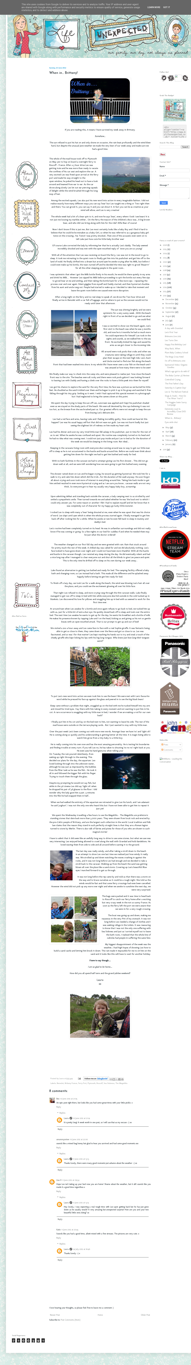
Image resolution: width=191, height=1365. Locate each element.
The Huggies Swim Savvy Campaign (176, 403)
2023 (165, 258)
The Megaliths (121, 1083)
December (170, 299)
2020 (165, 262)
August (168, 316)
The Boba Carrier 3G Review (177, 375)
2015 (165, 283)
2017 (165, 274)
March (168, 436)
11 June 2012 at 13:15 (81, 1202)
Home (100, 1315)
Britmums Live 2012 (173, 336)
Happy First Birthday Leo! (175, 344)
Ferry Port (82, 1083)
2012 (165, 295)
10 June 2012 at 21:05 (68, 1098)
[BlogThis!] (113, 1079)
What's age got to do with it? (177, 371)
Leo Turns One (171, 340)
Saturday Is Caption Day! (175, 388)
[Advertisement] (26, 111)
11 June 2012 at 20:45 (69, 1229)
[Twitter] (163, 80)
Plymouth (92, 1083)
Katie (58, 1229)
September (170, 312)
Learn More (153, 7)
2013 (165, 291)
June (167, 324)
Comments (168, 750)
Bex (57, 1098)
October (169, 308)
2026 (165, 245)
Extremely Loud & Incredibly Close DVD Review (175, 411)
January (168, 444)
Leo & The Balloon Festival (176, 392)
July (167, 320)
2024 (165, 253)
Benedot (60, 1083)
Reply (58, 1107)
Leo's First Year (171, 332)
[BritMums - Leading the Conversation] (175, 762)
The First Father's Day (174, 383)
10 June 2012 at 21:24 (81, 1118)
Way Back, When (172, 348)
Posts (165, 744)
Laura (61, 1078)
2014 (165, 287)
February (169, 440)
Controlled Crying (172, 379)
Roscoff (100, 1083)
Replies (62, 1113)
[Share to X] (116, 1079)
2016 (165, 279)
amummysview (62, 1139)
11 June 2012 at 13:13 (81, 1159)
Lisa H (58, 1180)
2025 (165, 249)
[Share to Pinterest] (122, 1079)
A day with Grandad (174, 328)
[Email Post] (79, 1078)
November (170, 303)
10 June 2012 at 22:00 (79, 1139)
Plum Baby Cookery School (176, 352)
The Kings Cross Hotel (174, 357)
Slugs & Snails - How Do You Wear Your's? (175, 397)
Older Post (145, 1315)
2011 (165, 449)
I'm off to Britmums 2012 (175, 361)
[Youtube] (178, 80)
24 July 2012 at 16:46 (81, 1249)
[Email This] (111, 1079)
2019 (165, 266)
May (167, 427)
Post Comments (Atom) (70, 1320)
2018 (165, 270)
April (167, 431)
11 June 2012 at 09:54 (70, 1180)
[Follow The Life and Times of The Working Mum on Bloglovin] (96, 1080)
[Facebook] (171, 80)
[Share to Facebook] (119, 1079)
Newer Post (55, 1315)
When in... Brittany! (173, 418)
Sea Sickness (109, 1083)
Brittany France (71, 1083)
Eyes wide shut (171, 422)
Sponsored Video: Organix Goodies (176, 366)
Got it (166, 7)
